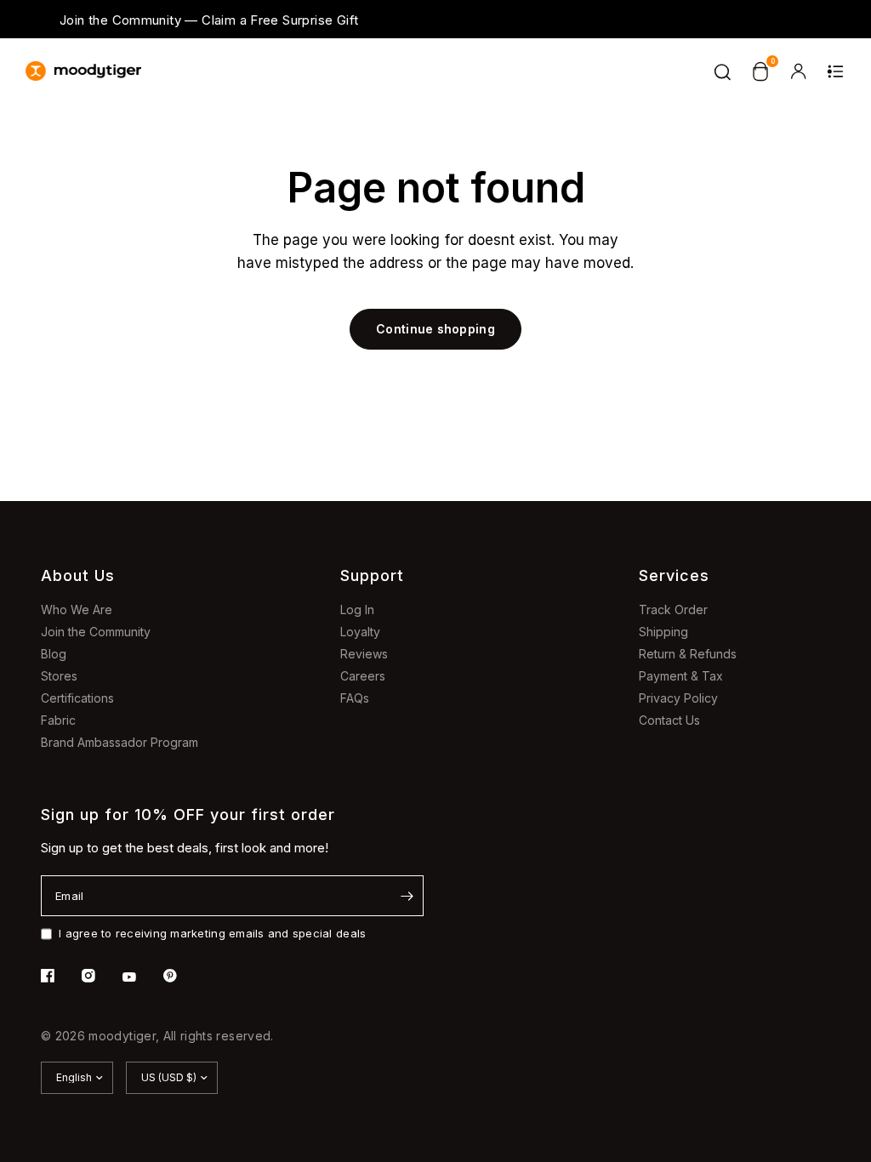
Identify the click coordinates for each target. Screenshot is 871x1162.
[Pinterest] (182, 975)
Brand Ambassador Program (119, 742)
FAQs (354, 698)
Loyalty (360, 631)
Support (372, 575)
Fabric (58, 720)
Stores (59, 676)
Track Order (673, 609)
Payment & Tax (681, 676)
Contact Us (669, 720)
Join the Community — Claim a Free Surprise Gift (209, 20)
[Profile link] (798, 71)
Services (674, 575)
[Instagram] (100, 975)
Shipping (663, 631)
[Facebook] (59, 975)
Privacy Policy (678, 698)
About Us (78, 575)
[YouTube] (141, 977)
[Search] (723, 71)
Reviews (364, 654)
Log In (357, 609)
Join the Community (96, 631)
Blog (53, 654)
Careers (362, 676)
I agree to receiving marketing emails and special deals (212, 933)
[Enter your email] (407, 895)
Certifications (77, 698)
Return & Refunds (688, 654)
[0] (760, 71)
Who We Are (76, 609)
